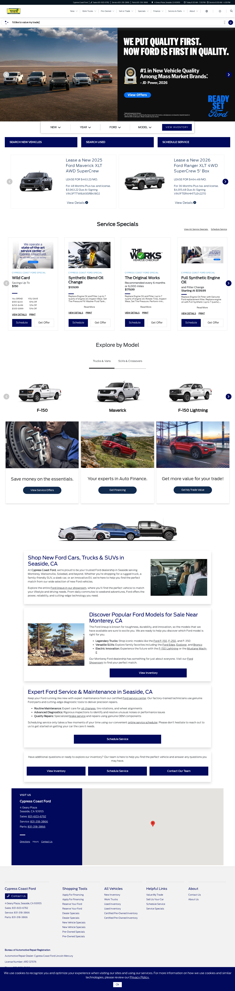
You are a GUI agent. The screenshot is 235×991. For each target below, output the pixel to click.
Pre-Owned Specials (73, 932)
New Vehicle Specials (73, 922)
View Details (184, 202)
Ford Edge (168, 644)
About (193, 889)
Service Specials (155, 908)
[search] (231, 11)
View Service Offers (42, 490)
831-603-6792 (37, 816)
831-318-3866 (39, 821)
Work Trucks (111, 899)
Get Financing (118, 490)
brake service (77, 716)
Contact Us (46, 842)
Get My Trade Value (192, 489)
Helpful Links (156, 889)
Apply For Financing (73, 894)
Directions (25, 842)
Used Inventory (112, 904)
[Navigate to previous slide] (2, 74)
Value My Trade (154, 894)
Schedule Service (219, 229)
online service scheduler (142, 722)
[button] (153, 824)
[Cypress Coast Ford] (19, 10)
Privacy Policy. (139, 977)
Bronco (197, 644)
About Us (193, 899)
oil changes (88, 708)
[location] (152, 2)
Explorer (181, 644)
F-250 (172, 640)
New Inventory (112, 894)
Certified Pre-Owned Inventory (120, 913)
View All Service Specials (196, 229)
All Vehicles (113, 889)
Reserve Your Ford (72, 904)
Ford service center (134, 698)
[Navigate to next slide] (232, 74)
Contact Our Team (179, 771)
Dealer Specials (70, 913)
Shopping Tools (74, 889)
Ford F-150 (160, 640)
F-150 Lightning (168, 648)
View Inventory (148, 672)
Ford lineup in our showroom (68, 587)
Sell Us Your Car (155, 899)
